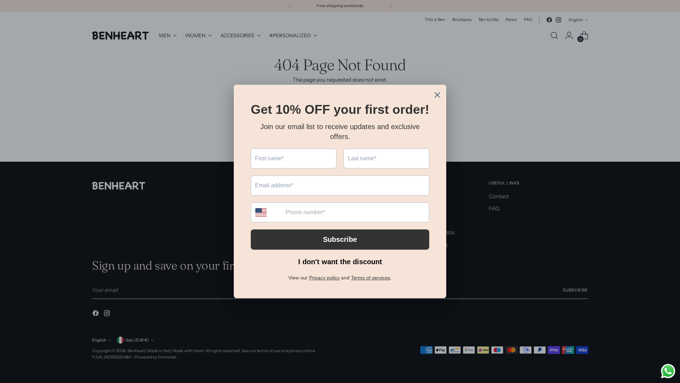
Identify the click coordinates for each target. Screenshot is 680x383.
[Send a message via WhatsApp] (668, 371)
